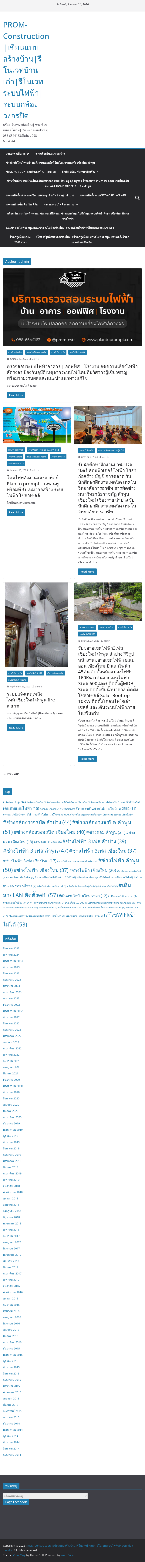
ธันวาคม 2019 (11, 1123)
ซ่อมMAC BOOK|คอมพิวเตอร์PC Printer (31, 172)
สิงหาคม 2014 (11, 1448)
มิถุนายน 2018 (11, 1217)
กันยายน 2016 (11, 1304)
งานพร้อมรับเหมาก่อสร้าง (50, 153)
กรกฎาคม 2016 (12, 1317)
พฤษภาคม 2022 (12, 1036)
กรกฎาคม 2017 (12, 1242)
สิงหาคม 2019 (11, 1148)
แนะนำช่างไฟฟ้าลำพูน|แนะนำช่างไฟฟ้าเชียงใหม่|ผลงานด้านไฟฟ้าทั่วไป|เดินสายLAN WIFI (60, 228)
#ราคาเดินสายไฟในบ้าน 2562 (55, 877)
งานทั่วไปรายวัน (58, 352)
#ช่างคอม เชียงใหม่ (48, 842)
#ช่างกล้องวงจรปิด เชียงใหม (50, 831)
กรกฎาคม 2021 (12, 1067)
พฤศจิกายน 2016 (13, 1292)
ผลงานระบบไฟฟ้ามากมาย (59, 204)
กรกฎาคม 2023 (12, 979)
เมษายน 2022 (11, 1042)
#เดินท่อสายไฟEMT (107, 886)
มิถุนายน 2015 (11, 1386)
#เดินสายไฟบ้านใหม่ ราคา (83, 895)
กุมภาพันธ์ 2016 (12, 1342)
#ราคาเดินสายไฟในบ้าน (20, 877)
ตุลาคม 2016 (10, 1298)
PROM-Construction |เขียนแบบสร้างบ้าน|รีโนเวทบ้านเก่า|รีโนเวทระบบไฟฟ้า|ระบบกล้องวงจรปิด (26, 70)
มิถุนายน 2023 (11, 986)
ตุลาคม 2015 (10, 1361)
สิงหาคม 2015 (11, 1373)
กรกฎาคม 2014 (12, 1454)
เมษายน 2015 (11, 1398)
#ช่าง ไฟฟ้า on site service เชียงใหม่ (77, 861)
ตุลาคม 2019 (10, 1136)
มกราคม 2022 (11, 1054)
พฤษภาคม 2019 (12, 1161)
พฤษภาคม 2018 (12, 1223)
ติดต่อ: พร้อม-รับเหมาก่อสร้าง (78, 172)
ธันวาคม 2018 (11, 1186)
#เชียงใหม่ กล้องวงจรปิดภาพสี (51, 886)
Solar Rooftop (15, 450)
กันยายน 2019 (11, 1142)
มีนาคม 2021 (10, 1073)
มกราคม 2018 (11, 1229)
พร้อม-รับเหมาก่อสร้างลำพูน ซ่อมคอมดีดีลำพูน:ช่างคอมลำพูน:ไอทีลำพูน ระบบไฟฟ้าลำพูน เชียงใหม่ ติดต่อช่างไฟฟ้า (68, 216)
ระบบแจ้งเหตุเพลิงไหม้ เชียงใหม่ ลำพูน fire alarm (31, 700)
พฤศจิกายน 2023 (13, 961)
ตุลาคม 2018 (10, 1198)
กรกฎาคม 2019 (12, 1154)
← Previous (11, 774)
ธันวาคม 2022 (11, 1004)
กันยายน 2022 (11, 1017)
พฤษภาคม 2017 (12, 1254)
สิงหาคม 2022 (11, 1023)
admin (35, 358)
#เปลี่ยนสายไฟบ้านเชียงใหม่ (50, 902)
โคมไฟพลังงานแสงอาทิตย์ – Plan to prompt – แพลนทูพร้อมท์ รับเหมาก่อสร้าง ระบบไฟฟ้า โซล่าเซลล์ (36, 486)
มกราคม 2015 (11, 1417)
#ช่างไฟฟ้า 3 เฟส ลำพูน (35, 850)
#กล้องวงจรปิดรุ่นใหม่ (79, 802)
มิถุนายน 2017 (11, 1248)
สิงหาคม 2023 (11, 973)
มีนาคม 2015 (10, 1404)
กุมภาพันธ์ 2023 (12, 992)
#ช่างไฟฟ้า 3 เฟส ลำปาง (94, 841)
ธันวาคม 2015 (11, 1348)
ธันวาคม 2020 (11, 1079)
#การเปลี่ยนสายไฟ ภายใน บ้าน (108, 802)
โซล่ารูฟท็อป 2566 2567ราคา (69, 239)
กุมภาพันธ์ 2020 (12, 1117)
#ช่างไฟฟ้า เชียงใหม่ (92, 870)
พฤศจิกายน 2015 (13, 1354)
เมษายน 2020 (11, 1104)
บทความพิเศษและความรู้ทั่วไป (110, 450)
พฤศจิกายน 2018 (13, 1192)
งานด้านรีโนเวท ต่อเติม (36, 352)
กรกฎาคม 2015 (12, 1379)
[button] (97, 171)
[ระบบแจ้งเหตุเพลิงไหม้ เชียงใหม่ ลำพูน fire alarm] (37, 624)
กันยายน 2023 (11, 967)
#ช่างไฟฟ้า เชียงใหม (41, 870)
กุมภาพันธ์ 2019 (12, 1173)
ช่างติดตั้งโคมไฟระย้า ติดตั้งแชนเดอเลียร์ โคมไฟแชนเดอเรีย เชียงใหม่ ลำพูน (50, 162)
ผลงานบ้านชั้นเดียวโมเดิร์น (22, 204)
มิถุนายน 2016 (11, 1323)
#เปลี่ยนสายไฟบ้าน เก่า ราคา (19, 902)
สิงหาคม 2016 (11, 1311)
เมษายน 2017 (11, 1261)
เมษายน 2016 (11, 1329)
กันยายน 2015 (11, 1367)
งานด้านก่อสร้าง (15, 352)
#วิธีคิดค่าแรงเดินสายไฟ (116, 877)
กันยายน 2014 (11, 1442)
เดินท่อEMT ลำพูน (93, 916)
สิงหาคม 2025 (11, 948)
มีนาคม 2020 (10, 1111)
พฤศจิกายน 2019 (13, 1129)
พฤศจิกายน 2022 (13, 1011)
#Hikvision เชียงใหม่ (35, 802)
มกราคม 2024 (11, 954)
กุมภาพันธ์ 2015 (12, 1411)
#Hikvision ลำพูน (13, 802)
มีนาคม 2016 (10, 1336)
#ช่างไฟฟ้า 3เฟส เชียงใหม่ (29, 860)
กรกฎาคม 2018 (12, 1211)
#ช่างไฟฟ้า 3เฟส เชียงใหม (103, 850)
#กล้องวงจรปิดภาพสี (57, 802)
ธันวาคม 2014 (11, 1423)
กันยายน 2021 (11, 1061)
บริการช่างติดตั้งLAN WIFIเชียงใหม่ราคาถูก (63, 916)
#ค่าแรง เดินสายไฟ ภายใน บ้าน (57, 809)
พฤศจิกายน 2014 (13, 1429)
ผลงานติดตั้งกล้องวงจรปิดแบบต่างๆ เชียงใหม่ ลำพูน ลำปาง (40, 195)
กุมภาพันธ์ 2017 (12, 1273)
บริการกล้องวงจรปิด (55, 673)
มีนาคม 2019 (10, 1167)
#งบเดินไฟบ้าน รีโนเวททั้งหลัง (71, 814)
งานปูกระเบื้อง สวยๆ (17, 153)
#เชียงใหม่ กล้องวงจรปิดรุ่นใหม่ (82, 886)
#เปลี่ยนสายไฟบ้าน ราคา (122, 896)
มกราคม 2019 (11, 1179)
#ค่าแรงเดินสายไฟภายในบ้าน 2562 (106, 808)
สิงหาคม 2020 (11, 1098)
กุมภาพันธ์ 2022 (12, 1048)
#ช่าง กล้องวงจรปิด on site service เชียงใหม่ (110, 814)
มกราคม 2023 (11, 998)
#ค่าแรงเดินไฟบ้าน (41, 814)
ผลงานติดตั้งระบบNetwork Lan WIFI (103, 195)
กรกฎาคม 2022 (12, 1029)
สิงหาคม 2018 (11, 1204)
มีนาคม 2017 (10, 1267)
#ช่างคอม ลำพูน (105, 832)
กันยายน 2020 (11, 1092)
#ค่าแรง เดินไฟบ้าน (14, 814)
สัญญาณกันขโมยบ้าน (17, 680)
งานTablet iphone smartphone (43, 450)
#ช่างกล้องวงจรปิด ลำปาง (37, 822)
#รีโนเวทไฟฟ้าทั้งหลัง (87, 877)
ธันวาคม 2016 (11, 1286)
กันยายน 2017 (11, 1236)
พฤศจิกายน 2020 (13, 1086)
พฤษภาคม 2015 (12, 1392)
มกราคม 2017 (11, 1279)
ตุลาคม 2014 (10, 1436)
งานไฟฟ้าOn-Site (77, 352)
